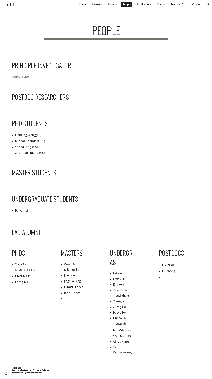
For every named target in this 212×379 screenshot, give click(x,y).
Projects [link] (112, 4)
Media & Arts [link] (179, 4)
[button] (208, 5)
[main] (106, 32)
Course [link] (161, 4)
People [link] (127, 4)
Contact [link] (196, 4)
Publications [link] (143, 4)
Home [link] (82, 4)
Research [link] (96, 4)
